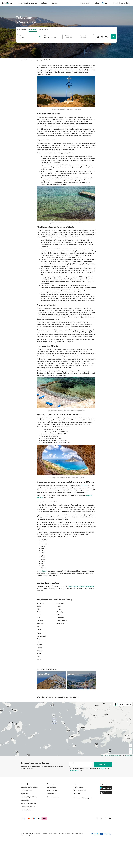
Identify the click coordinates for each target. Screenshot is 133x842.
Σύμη (38, 656)
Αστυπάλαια (41, 603)
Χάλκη (39, 615)
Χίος (38, 618)
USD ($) (115, 3)
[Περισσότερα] (32, 768)
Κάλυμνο (84, 485)
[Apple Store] (106, 792)
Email (72, 763)
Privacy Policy (102, 768)
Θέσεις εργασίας (52, 797)
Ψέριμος (40, 650)
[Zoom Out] (130, 752)
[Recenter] (130, 745)
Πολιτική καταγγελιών (67, 833)
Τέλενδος (48, 60)
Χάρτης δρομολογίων (28, 806)
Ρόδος (39, 653)
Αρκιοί (39, 612)
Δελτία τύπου (51, 794)
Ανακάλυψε (53, 3)
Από (19, 35)
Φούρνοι (40, 620)
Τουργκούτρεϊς (61, 620)
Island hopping (43, 29)
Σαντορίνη (60, 603)
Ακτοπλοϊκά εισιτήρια (27, 60)
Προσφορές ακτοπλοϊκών (29, 3)
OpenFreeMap (108, 755)
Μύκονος (40, 642)
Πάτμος (39, 647)
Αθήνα (59, 615)
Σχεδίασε (44, 3)
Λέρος (39, 609)
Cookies (44, 833)
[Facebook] (97, 818)
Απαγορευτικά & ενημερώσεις (83, 798)
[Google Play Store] (106, 788)
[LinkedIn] (110, 818)
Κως (38, 626)
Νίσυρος (40, 645)
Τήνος (59, 609)
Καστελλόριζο (41, 636)
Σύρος (39, 659)
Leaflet (102, 755)
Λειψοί (39, 639)
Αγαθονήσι (60, 623)
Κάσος (39, 633)
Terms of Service (73, 770)
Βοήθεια (96, 3)
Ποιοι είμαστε (51, 787)
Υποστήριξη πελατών (80, 790)
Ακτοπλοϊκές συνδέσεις (29, 797)
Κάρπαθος (40, 623)
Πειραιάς (60, 612)
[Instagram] (101, 818)
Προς (45, 35)
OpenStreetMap (129, 755)
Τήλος (59, 606)
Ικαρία (39, 606)
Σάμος (39, 629)
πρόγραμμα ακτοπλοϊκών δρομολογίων (81, 586)
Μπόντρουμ (61, 618)
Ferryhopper (43, 571)
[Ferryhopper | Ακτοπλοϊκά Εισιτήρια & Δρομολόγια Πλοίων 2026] (7, 3)
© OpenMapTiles (116, 755)
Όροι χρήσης (37, 833)
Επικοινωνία (77, 794)
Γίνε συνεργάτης (52, 790)
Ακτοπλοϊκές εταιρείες (28, 803)
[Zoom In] (130, 749)
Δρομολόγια (25, 800)
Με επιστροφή (33, 29)
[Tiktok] (105, 818)
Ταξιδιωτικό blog (26, 790)
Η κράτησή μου (85, 3)
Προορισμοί (39, 60)
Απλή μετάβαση (21, 29)
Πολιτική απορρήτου (54, 833)
